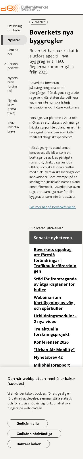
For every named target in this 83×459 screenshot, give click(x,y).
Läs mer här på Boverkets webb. (52, 207)
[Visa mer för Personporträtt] (4, 64)
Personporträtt (13, 66)
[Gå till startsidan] (41, 8)
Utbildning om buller (15, 28)
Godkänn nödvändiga (34, 433)
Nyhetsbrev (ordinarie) (13, 84)
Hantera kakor (29, 444)
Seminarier (13, 52)
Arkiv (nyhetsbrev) (13, 127)
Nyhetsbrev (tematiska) (13, 106)
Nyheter (14, 40)
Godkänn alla (28, 423)
